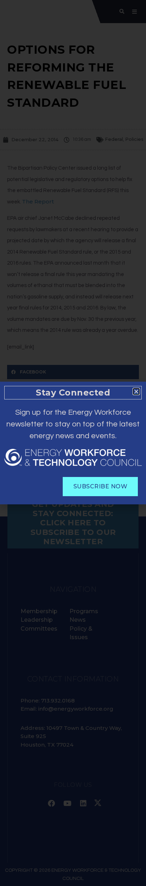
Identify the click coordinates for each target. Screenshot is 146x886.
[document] (73, 443)
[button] (136, 391)
